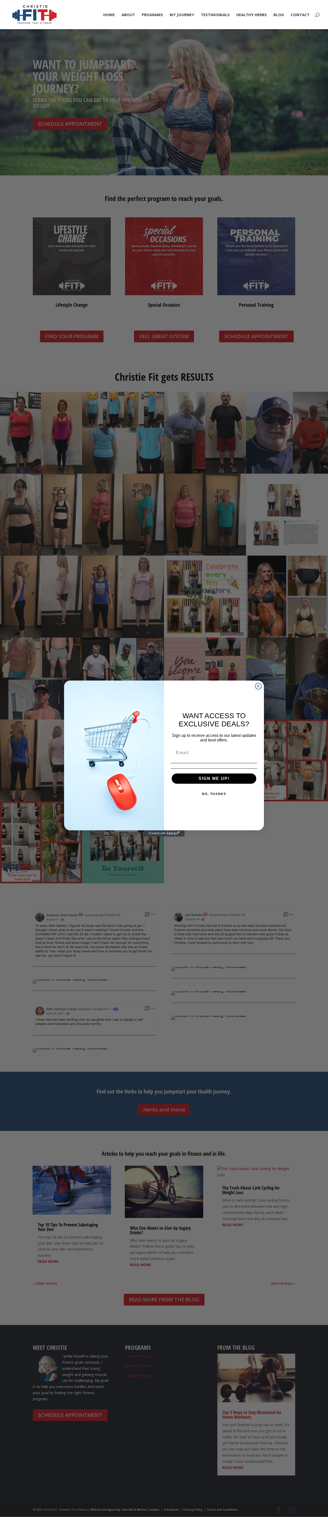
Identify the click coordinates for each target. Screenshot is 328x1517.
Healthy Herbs (251, 15)
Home (109, 15)
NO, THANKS (214, 794)
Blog (278, 15)
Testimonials (215, 15)
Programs (152, 15)
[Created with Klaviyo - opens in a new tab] (164, 833)
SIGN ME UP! (214, 778)
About (128, 15)
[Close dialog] (258, 686)
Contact (300, 15)
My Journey (182, 15)
